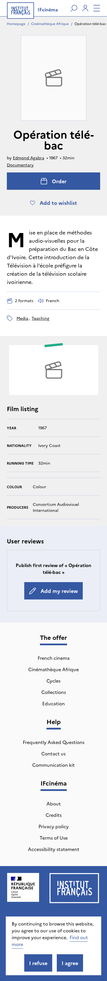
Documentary (20, 165)
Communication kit (53, 765)
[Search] (73, 8)
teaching (40, 318)
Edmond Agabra (28, 157)
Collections (53, 692)
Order (59, 181)
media (22, 318)
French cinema (54, 658)
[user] (85, 8)
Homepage (16, 23)
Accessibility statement (53, 849)
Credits (54, 815)
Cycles (53, 680)
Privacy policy (54, 826)
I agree (70, 962)
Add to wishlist (58, 202)
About (54, 803)
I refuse (38, 962)
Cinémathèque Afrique (50, 23)
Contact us (53, 753)
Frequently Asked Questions (53, 742)
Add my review (59, 590)
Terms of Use (54, 837)
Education (53, 703)
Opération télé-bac (90, 23)
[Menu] (96, 8)
